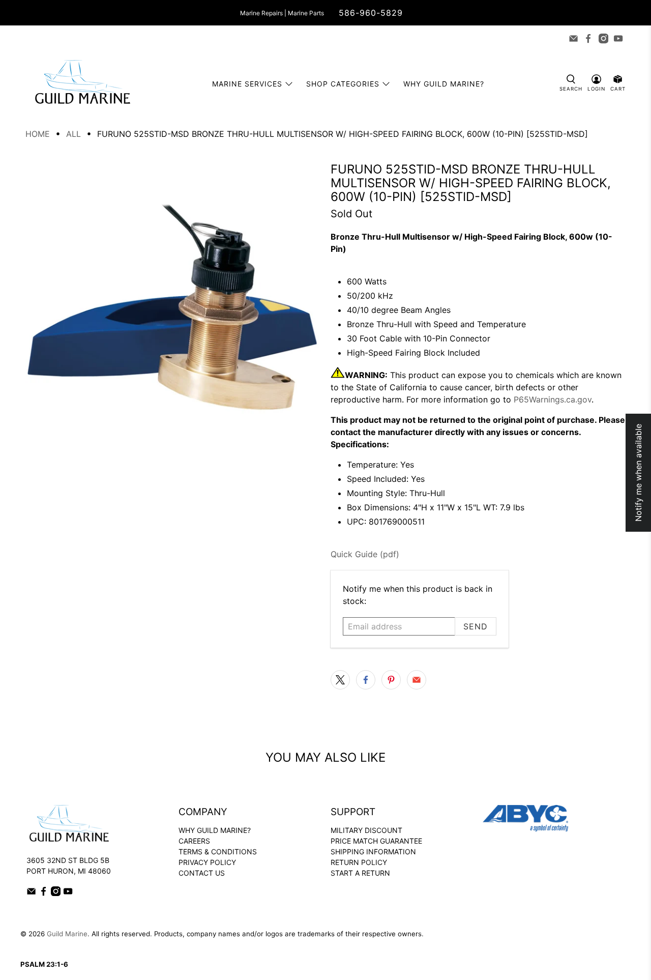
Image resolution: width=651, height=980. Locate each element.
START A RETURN (360, 873)
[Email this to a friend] (416, 679)
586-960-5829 (371, 13)
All (73, 134)
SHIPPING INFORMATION (373, 851)
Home (37, 134)
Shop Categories (342, 83)
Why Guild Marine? (443, 83)
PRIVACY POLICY (207, 862)
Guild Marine (67, 934)
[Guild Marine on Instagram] (603, 38)
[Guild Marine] (82, 83)
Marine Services (247, 83)
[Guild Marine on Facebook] (588, 38)
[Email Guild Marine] (573, 38)
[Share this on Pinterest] (391, 679)
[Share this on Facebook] (365, 679)
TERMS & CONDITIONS (218, 851)
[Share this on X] (340, 679)
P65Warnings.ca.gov (552, 399)
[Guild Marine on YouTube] (618, 38)
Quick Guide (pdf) (365, 554)
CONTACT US (202, 873)
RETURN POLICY (359, 862)
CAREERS (194, 841)
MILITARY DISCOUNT (366, 830)
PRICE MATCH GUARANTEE (376, 841)
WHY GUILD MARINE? (215, 830)
